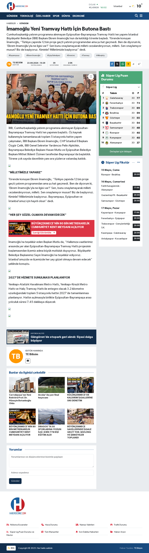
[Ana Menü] (141, 16)
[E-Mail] (27, 361)
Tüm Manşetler (52, 532)
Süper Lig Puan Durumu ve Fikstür (20, 533)
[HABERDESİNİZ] (17, 6)
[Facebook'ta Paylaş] (112, 64)
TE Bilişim (138, 548)
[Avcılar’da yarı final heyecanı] (51, 385)
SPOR (56, 16)
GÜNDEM (12, 16)
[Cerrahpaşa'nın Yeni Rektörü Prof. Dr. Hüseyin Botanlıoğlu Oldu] (22, 385)
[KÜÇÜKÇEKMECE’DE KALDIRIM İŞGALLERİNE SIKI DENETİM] (80, 385)
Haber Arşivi (120, 532)
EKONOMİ (78, 16)
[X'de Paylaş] (117, 64)
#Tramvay (85, 55)
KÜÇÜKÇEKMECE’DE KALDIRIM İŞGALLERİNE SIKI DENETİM (80, 398)
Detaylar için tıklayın (121, 151)
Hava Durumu (51, 525)
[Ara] (137, 16)
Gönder (15, 481)
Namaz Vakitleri (87, 525)
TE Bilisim (31, 354)
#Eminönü (71, 55)
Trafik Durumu (120, 525)
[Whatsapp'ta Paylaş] (122, 64)
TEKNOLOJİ (26, 16)
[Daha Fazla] (128, 64)
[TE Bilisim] (16, 356)
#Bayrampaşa (14, 55)
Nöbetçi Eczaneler (19, 525)
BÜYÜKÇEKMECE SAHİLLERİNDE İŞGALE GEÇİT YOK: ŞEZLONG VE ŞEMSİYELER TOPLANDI (79, 432)
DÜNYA (66, 16)
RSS (12, 548)
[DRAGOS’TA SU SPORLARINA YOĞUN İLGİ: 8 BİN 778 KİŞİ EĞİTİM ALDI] (51, 416)
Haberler (11, 23)
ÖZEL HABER (43, 16)
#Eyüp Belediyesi (53, 55)
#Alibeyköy (100, 55)
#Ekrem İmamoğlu (33, 55)
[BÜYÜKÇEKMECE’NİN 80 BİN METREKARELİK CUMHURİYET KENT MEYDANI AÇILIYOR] (22, 416)
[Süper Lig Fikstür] (138, 162)
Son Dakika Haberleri (89, 532)
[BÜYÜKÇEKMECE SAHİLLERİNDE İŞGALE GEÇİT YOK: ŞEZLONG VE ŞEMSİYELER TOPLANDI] (80, 416)
